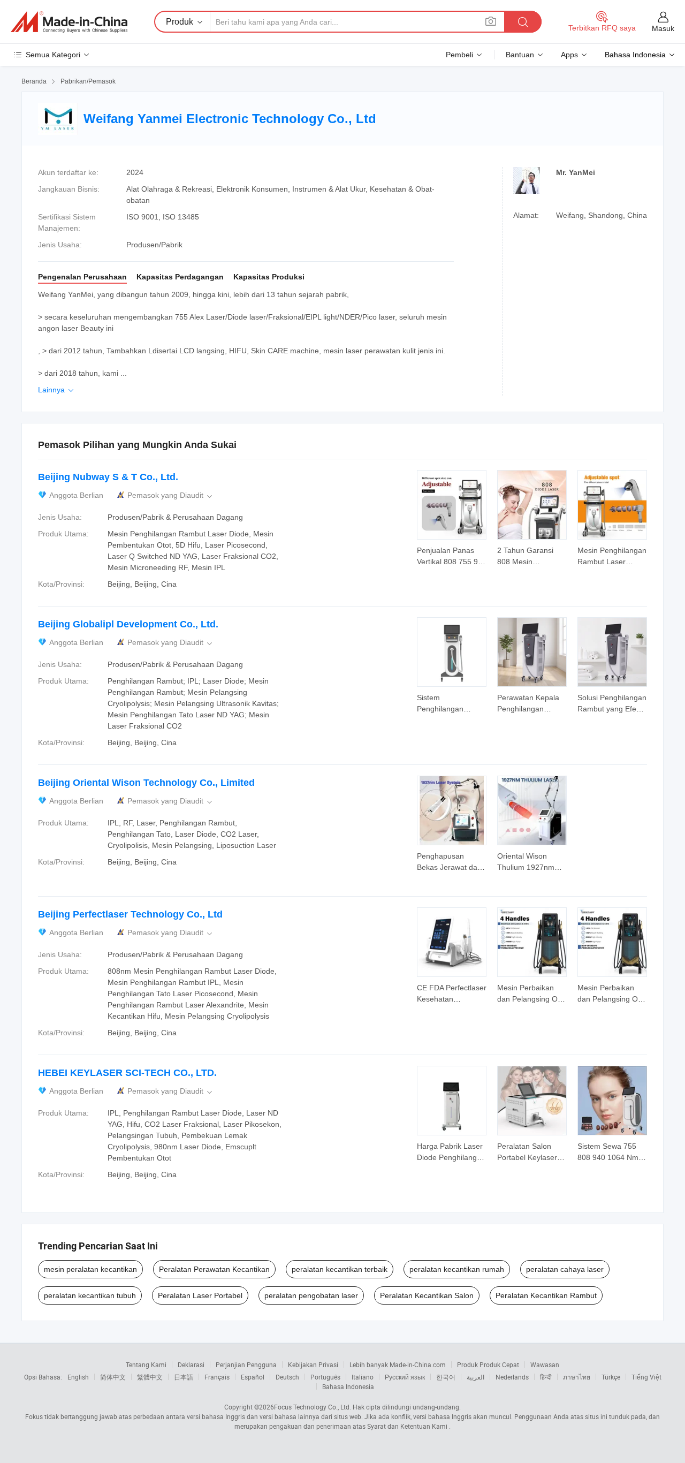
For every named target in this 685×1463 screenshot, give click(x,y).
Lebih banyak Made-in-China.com (397, 1364)
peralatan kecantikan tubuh (90, 1295)
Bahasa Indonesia (348, 1386)
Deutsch (287, 1377)
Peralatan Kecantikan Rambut (546, 1295)
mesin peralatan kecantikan (90, 1269)
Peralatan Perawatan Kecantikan (214, 1269)
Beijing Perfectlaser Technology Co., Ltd (130, 914)
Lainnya (56, 389)
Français (217, 1377)
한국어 (445, 1377)
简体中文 (113, 1377)
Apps (569, 54)
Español (252, 1377)
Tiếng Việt (646, 1377)
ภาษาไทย (576, 1377)
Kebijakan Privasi (313, 1364)
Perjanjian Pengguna (246, 1364)
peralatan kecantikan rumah (456, 1269)
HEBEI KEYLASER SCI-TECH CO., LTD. (127, 1072)
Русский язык (405, 1377)
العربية (475, 1377)
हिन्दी (546, 1377)
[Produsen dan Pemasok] (69, 22)
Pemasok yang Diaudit (170, 495)
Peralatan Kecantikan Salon (427, 1295)
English (78, 1377)
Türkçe (611, 1377)
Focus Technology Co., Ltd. (312, 1407)
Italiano (363, 1377)
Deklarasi (191, 1364)
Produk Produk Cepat (488, 1364)
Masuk (663, 28)
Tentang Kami (146, 1364)
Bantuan (520, 54)
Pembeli (459, 54)
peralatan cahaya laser (565, 1269)
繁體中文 (150, 1377)
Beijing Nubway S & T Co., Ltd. (108, 477)
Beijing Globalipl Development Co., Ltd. (128, 624)
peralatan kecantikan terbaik (339, 1269)
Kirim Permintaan (452, 555)
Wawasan (544, 1364)
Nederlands (512, 1377)
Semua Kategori (53, 54)
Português (325, 1377)
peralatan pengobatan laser (311, 1295)
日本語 (183, 1377)
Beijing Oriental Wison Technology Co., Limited (146, 782)
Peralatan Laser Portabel (200, 1295)
